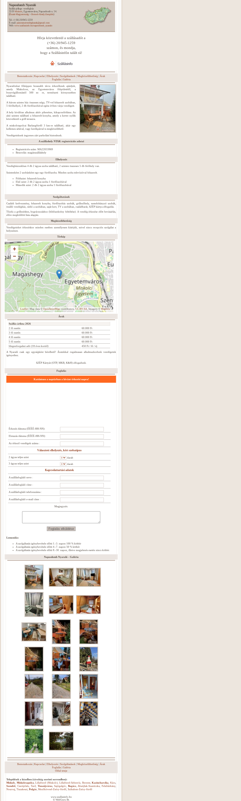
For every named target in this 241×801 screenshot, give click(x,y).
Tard (33, 786)
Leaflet (24, 308)
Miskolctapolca (25, 782)
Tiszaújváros (45, 786)
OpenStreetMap (51, 308)
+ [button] (14, 249)
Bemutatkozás (24, 76)
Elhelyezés (52, 76)
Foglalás (56, 79)
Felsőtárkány (108, 786)
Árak (102, 76)
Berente (86, 782)
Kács (112, 782)
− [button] (14, 256)
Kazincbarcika (100, 782)
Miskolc (18, 11)
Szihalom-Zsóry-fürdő (80, 789)
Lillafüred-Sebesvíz (69, 782)
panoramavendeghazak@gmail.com (33, 22)
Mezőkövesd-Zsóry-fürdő (52, 789)
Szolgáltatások (68, 76)
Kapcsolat (39, 76)
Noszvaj (10, 789)
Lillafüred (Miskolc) (46, 782)
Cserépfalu (23, 786)
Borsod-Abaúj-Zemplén (42, 14)
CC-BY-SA (81, 308)
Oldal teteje (61, 770)
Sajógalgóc (60, 786)
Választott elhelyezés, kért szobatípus (59, 450)
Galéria (67, 79)
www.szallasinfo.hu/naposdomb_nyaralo (33, 25)
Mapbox (105, 308)
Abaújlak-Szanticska (89, 786)
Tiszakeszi (22, 789)
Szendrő (11, 786)
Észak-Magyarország (19, 14)
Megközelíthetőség (87, 76)
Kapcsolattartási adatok (59, 470)
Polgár (33, 789)
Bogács (72, 786)
